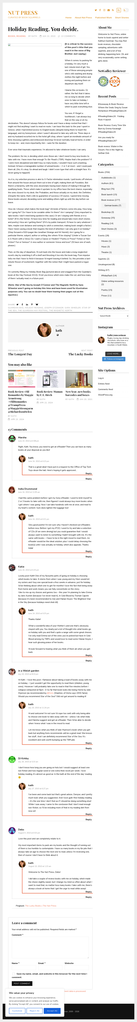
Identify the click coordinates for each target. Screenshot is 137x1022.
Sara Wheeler (73, 307)
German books (111, 205)
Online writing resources (112, 281)
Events (101, 235)
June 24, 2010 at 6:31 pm (38, 519)
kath (34, 36)
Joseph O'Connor (54, 307)
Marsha (22, 437)
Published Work (103, 17)
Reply (89, 478)
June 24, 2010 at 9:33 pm (38, 613)
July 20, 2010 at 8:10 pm (28, 674)
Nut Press (23, 12)
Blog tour (105, 188)
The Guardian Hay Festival (33, 310)
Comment (17, 934)
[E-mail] (108, 10)
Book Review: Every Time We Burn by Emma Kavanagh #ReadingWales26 (112, 128)
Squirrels (102, 258)
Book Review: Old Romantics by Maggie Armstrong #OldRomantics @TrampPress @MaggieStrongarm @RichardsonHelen (21, 379)
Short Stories (122, 17)
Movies (104, 241)
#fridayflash (106, 275)
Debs (21, 829)
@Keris (50, 693)
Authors (105, 183)
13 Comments (68, 36)
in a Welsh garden (28, 670)
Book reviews (107, 200)
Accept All (52, 1011)
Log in (101, 378)
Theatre (105, 252)
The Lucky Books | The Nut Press (40, 905)
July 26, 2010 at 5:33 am (28, 761)
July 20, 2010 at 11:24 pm (39, 707)
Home (68, 17)
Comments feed (105, 389)
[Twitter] (96, 10)
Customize (17, 1011)
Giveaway (105, 217)
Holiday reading (34, 307)
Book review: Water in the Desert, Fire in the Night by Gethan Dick (110, 150)
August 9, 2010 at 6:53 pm (29, 833)
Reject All (34, 1011)
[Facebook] (100, 10)
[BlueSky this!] (37, 304)
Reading (21, 36)
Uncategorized (105, 264)
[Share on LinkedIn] (27, 304)
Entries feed (103, 383)
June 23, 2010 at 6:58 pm (28, 441)
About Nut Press (83, 17)
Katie (21, 566)
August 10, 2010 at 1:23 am (39, 866)
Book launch (107, 194)
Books (11, 36)
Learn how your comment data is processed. (65, 991)
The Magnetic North (60, 310)
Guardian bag (16, 307)
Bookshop (106, 212)
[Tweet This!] (17, 304)
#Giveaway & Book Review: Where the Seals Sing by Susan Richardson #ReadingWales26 (113, 107)
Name (15, 963)
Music (104, 246)
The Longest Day (20, 354)
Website (69, 963)
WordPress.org (105, 394)
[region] (34, 1003)
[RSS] (113, 10)
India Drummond (27, 488)
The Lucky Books (80, 354)
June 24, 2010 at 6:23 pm (38, 461)
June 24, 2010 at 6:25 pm (28, 570)
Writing (101, 270)
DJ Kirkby (23, 758)
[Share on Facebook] (22, 304)
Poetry (104, 290)
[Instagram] (104, 10)
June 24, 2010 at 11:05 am (29, 492)
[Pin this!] (32, 304)
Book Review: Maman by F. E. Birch (50, 379)
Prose (104, 295)
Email (41, 963)
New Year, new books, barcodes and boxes (79, 379)
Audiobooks (107, 177)
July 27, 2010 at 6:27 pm (38, 788)
